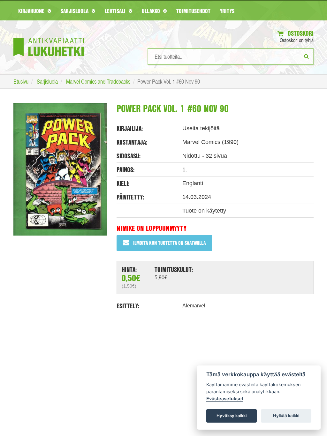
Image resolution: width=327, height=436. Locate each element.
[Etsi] (306, 56)
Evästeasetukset (224, 398)
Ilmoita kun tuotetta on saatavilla (169, 242)
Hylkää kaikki (286, 415)
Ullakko (152, 11)
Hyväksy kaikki (232, 415)
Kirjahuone (32, 11)
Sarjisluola (75, 11)
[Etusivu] (48, 37)
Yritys (227, 11)
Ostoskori (300, 33)
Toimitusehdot (193, 11)
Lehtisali (116, 11)
